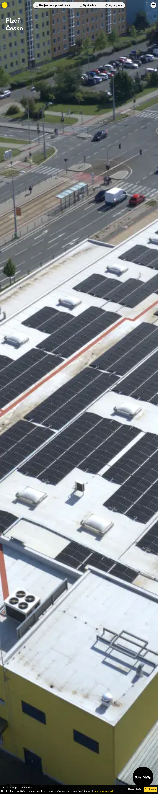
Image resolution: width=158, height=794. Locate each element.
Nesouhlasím (134, 789)
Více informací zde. (105, 791)
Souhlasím (150, 789)
